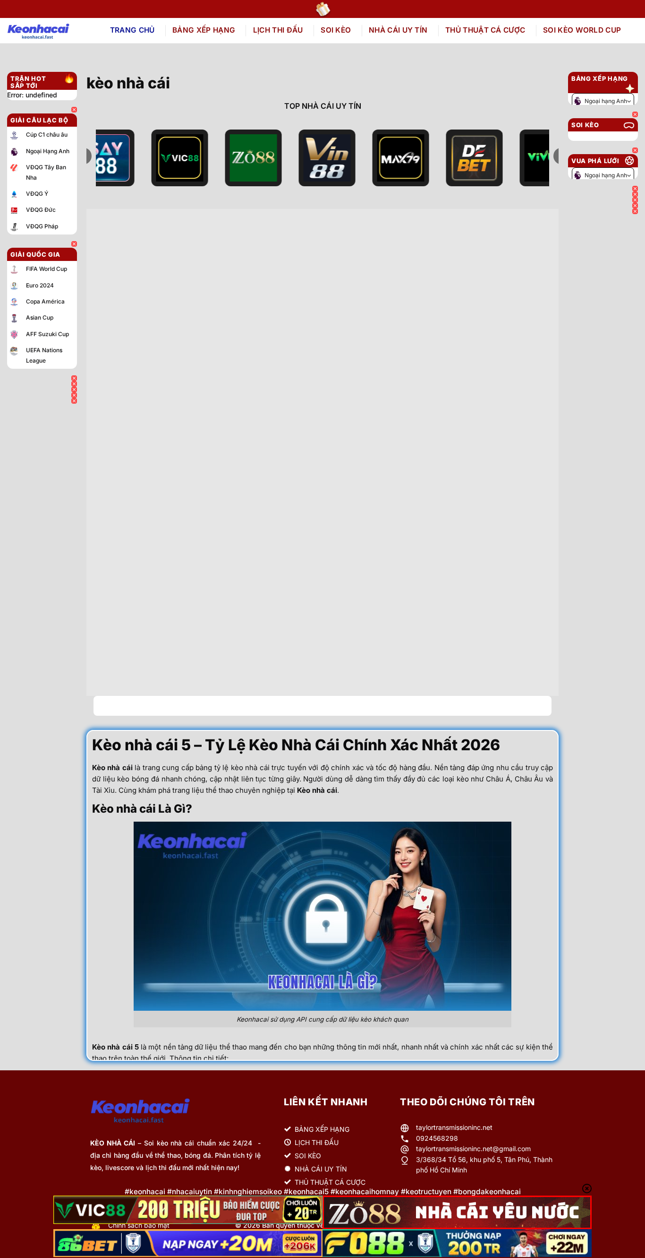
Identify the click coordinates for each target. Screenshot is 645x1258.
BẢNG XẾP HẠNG (203, 30)
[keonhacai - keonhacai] (49, 30)
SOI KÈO (336, 30)
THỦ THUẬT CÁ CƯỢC (485, 30)
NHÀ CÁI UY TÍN (398, 30)
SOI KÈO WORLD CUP (582, 30)
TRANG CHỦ (132, 30)
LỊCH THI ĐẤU (278, 30)
